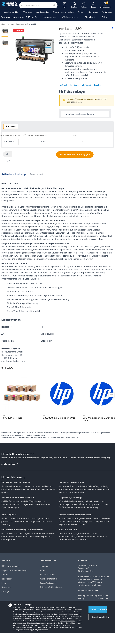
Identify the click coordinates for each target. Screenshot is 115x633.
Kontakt (5, 574)
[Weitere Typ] (7, 154)
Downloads (6, 587)
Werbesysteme (70, 17)
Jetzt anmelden (8, 464)
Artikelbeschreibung (69, 85)
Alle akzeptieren (99, 609)
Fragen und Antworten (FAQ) (14, 570)
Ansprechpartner (47, 574)
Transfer (27, 12)
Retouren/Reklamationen (51, 587)
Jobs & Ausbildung (48, 583)
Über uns (44, 566)
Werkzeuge (50, 17)
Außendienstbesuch (49, 578)
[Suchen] (54, 5)
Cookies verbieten (99, 617)
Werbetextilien (11, 12)
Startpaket (11, 126)
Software (107, 12)
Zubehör (97, 85)
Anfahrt (43, 570)
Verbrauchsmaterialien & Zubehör (19, 17)
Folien (81, 12)
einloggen (102, 99)
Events (4, 583)
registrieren (76, 102)
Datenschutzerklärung (68, 621)
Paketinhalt (86, 85)
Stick (104, 17)
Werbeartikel (42, 12)
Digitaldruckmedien (63, 12)
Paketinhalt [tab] (36, 174)
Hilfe (64, 7)
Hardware (93, 12)
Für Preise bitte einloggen (75, 154)
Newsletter (6, 578)
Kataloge (5, 591)
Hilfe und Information (10, 566)
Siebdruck (90, 17)
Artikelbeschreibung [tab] (13, 174)
